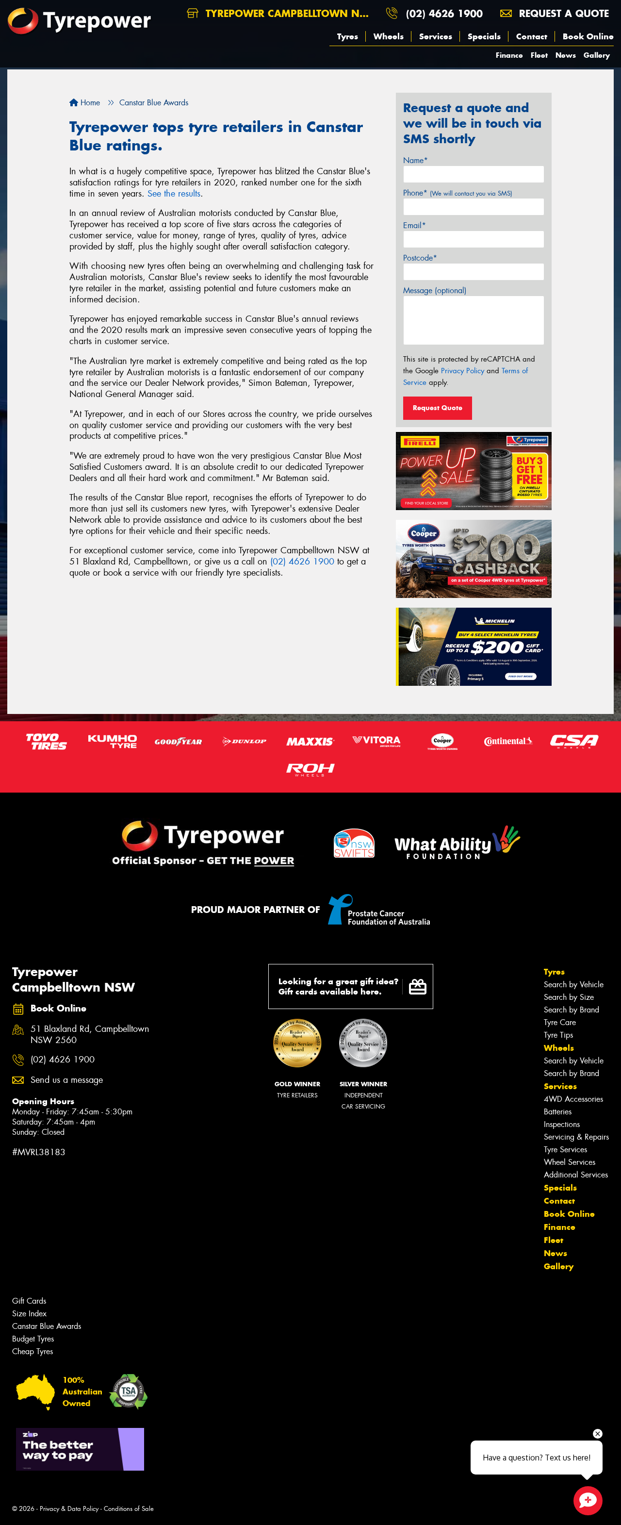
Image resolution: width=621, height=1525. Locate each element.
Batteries (558, 1112)
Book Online (588, 36)
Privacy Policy (462, 371)
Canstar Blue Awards (46, 1326)
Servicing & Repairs (576, 1137)
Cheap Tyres (32, 1351)
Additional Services (576, 1175)
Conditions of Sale (129, 1509)
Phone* (457, 193)
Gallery (597, 55)
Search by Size (569, 997)
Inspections (562, 1124)
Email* (414, 225)
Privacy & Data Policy (69, 1509)
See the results (173, 193)
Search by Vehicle (574, 984)
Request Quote (437, 407)
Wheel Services (569, 1162)
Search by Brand (571, 1010)
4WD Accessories (573, 1099)
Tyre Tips (558, 1035)
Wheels (389, 36)
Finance (509, 55)
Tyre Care (560, 1022)
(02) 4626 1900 (444, 13)
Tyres (347, 36)
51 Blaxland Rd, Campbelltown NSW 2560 (90, 1035)
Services (435, 36)
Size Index (29, 1314)
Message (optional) (435, 290)
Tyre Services (565, 1149)
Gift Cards (29, 1301)
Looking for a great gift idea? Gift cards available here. (338, 986)
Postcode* (420, 258)
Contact (531, 36)
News (566, 55)
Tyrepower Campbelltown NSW (289, 13)
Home (89, 103)
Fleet (539, 55)
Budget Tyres (33, 1339)
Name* (415, 160)
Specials (484, 36)
